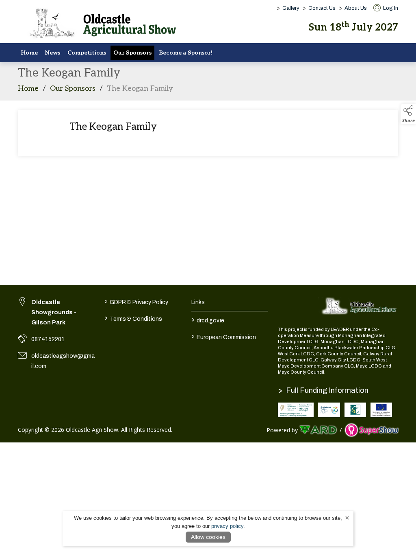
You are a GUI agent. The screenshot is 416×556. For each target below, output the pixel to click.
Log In (390, 8)
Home (29, 52)
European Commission (223, 336)
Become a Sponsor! (185, 52)
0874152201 (48, 339)
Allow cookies (208, 537)
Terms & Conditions (133, 318)
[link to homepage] (99, 24)
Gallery (290, 8)
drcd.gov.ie (207, 319)
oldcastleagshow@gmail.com (63, 361)
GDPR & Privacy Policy (136, 301)
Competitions (86, 52)
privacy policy (227, 526)
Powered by (282, 430)
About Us (355, 8)
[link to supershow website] (371, 430)
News (52, 52)
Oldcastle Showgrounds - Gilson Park (53, 312)
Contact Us (322, 8)
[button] (408, 114)
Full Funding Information (323, 390)
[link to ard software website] (318, 430)
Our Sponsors (132, 52)
